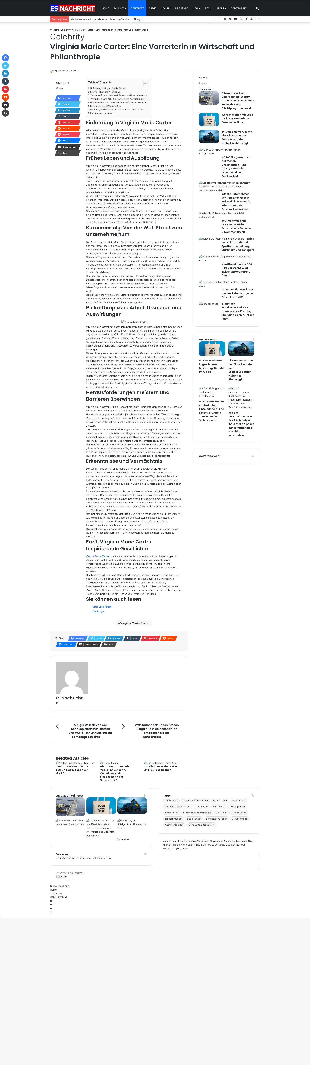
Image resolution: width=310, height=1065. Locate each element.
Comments (205, 89)
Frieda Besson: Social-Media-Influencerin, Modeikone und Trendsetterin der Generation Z (114, 773)
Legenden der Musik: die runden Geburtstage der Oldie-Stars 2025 (238, 293)
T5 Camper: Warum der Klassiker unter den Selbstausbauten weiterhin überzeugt (237, 137)
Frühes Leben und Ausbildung (105, 92)
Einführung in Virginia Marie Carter (107, 88)
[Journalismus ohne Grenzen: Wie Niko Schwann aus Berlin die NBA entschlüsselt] (225, 217)
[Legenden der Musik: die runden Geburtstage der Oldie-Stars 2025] (225, 285)
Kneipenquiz (202, 806)
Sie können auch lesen (101, 113)
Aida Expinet (171, 800)
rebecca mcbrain (173, 818)
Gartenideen (238, 800)
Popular (203, 83)
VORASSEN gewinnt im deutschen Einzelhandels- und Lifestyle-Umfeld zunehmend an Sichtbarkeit (236, 166)
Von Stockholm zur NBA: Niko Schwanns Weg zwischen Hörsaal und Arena (237, 269)
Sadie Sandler (194, 818)
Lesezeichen (171, 812)
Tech (208, 8)
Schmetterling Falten (216, 818)
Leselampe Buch (237, 806)
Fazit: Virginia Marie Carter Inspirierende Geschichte (116, 109)
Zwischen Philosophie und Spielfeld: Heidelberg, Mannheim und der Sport (238, 244)
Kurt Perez (218, 806)
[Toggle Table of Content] (143, 84)
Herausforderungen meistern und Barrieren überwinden (118, 102)
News (196, 8)
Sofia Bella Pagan (101, 606)
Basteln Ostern (220, 800)
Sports (221, 8)
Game (152, 8)
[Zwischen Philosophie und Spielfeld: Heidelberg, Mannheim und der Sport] (221, 238)
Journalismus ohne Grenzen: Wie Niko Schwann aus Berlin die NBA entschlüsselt (237, 226)
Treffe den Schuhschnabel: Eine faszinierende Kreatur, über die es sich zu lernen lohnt (238, 311)
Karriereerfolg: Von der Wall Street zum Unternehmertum (118, 95)
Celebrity (137, 8)
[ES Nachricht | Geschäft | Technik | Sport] (72, 8)
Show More (123, 839)
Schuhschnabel (240, 818)
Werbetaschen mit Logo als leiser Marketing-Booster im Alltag (105, 19)
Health (165, 8)
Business (120, 8)
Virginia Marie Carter (97, 556)
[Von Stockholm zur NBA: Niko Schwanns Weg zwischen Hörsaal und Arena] (225, 260)
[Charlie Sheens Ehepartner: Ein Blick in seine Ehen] (160, 762)
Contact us (238, 8)
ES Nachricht (62, 83)
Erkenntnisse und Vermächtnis (105, 106)
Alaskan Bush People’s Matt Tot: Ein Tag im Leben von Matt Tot (74, 770)
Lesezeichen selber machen (197, 812)
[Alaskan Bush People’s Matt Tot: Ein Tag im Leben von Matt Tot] (75, 762)
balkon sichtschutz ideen (195, 800)
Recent (203, 77)
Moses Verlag (239, 812)
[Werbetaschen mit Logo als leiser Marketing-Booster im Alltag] (209, 125)
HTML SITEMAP (58, 897)
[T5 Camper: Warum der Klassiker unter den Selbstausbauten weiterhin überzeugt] (209, 142)
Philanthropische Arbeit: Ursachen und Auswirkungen (117, 99)
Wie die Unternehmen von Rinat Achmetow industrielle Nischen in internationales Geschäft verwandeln (236, 201)
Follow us (62, 854)
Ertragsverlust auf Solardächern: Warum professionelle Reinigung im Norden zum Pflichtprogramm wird (238, 100)
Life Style (181, 8)
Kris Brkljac (98, 611)
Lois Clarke (222, 812)
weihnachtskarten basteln (201, 824)
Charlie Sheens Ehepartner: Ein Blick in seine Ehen (161, 768)
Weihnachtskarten (174, 824)
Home (105, 8)
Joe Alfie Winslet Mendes (178, 806)
